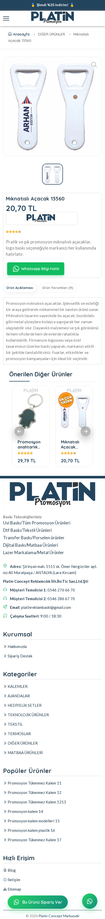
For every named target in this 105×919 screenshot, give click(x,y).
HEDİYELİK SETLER (24, 705)
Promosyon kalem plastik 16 (31, 830)
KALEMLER (17, 686)
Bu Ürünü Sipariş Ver (42, 902)
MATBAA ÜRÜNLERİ (25, 752)
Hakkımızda (17, 646)
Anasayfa (21, 34)
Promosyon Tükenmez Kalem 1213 (36, 802)
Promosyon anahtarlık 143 (29, 444)
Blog (11, 870)
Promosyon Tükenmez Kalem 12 (34, 792)
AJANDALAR (18, 695)
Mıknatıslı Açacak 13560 (70, 444)
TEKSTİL (15, 724)
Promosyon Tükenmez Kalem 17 (34, 839)
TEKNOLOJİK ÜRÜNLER (28, 714)
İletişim (13, 879)
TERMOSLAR (19, 733)
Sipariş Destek (19, 656)
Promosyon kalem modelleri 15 (33, 821)
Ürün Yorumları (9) (57, 288)
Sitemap (14, 889)
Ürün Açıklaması (19, 288)
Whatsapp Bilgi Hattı (40, 268)
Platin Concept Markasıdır (59, 916)
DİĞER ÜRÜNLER (22, 743)
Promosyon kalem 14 (25, 811)
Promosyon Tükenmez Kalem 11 (34, 783)
